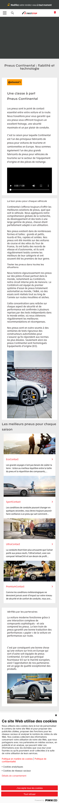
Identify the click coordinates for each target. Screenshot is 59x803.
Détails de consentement (14, 776)
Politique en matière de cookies (17, 758)
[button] (12, 13)
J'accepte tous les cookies (29, 788)
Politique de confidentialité (15, 780)
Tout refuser (30, 794)
